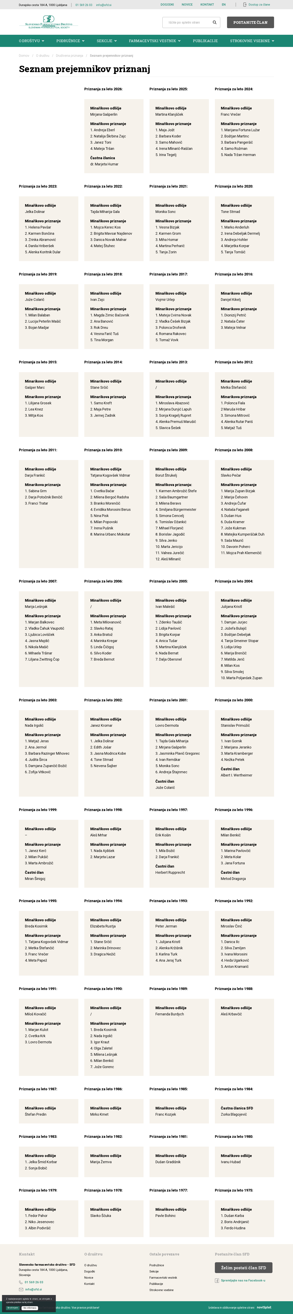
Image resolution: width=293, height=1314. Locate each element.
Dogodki (167, 4)
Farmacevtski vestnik (152, 40)
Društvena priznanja (69, 56)
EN (224, 4)
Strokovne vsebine (250, 40)
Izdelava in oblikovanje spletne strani (231, 1307)
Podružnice (68, 40)
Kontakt (207, 4)
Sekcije (104, 40)
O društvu (29, 40)
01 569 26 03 (84, 5)
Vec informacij (29, 1308)
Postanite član (250, 22)
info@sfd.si (103, 5)
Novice (187, 4)
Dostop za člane (259, 4)
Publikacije (205, 40)
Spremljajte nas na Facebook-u (243, 1280)
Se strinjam (13, 1308)
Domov (24, 56)
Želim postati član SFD (243, 1267)
